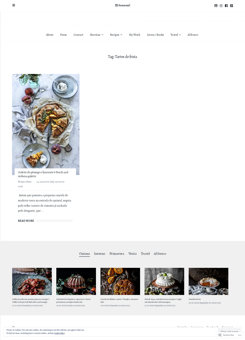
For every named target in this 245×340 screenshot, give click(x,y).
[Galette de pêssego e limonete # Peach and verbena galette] (45, 124)
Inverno (99, 253)
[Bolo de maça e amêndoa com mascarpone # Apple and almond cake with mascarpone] (164, 281)
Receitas (95, 35)
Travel (174, 35)
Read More (26, 221)
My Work (134, 35)
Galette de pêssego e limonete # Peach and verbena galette (43, 174)
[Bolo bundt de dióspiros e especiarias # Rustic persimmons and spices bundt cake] (76, 281)
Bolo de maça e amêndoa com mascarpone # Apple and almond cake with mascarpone (163, 300)
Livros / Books (155, 35)
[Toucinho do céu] (208, 281)
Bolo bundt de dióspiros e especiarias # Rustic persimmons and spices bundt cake (73, 300)
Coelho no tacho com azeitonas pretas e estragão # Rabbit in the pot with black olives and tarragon (30, 300)
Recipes (114, 35)
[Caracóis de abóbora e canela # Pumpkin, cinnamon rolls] (120, 281)
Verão (132, 253)
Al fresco (193, 35)
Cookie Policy (59, 333)
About (49, 35)
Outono (84, 253)
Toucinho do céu (195, 299)
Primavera (116, 253)
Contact (78, 35)
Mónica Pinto (24, 181)
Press (63, 35)
